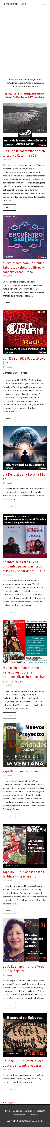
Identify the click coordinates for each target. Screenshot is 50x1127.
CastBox (16, 97)
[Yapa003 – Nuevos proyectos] (25, 765)
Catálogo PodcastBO (35, 1111)
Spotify (8, 93)
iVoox (8, 97)
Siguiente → (13, 1102)
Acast (25, 97)
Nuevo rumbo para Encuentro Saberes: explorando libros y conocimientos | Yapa (23, 267)
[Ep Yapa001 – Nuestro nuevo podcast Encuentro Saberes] (25, 1055)
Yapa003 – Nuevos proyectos (23, 771)
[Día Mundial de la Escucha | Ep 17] (25, 468)
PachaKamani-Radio (14, 4)
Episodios (17, 1111)
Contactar (33, 1114)
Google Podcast (21, 93)
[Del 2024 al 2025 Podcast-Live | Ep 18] (25, 352)
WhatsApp (40, 97)
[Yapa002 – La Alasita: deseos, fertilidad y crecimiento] (25, 866)
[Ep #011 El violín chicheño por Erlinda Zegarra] (25, 960)
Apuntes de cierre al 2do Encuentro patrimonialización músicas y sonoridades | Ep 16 (24, 566)
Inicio (7, 1111)
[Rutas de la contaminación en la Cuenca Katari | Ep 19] (25, 145)
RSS (31, 97)
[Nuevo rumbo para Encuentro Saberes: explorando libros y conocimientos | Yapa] (25, 257)
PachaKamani (18, 1114)
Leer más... (9, 207)
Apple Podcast (37, 93)
